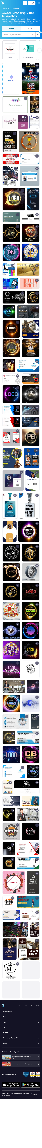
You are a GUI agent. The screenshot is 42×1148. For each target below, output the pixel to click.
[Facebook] (20, 1005)
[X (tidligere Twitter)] (31, 1005)
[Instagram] (26, 1005)
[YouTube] (37, 1005)
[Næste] (40, 50)
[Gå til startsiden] (2, 3)
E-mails (30, 28)
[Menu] (39, 3)
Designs (11, 28)
